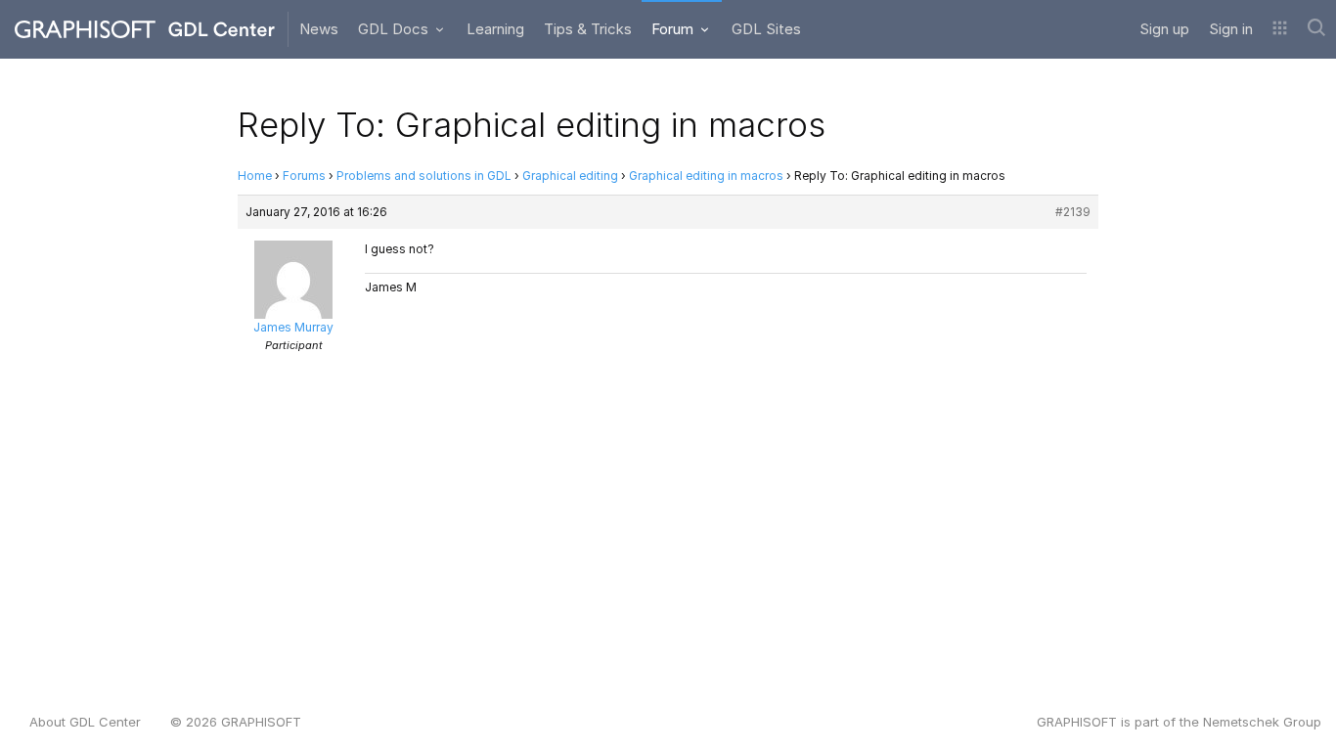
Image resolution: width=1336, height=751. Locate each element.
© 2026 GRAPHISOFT (235, 721)
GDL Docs (395, 29)
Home (255, 175)
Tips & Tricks (588, 29)
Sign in (1231, 29)
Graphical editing (570, 175)
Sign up (1164, 29)
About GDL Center (85, 721)
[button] (1280, 29)
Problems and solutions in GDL (424, 175)
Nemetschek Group (1262, 721)
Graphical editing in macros (706, 175)
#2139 (1073, 211)
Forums (304, 175)
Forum (674, 29)
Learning (495, 29)
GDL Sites (766, 29)
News (318, 29)
